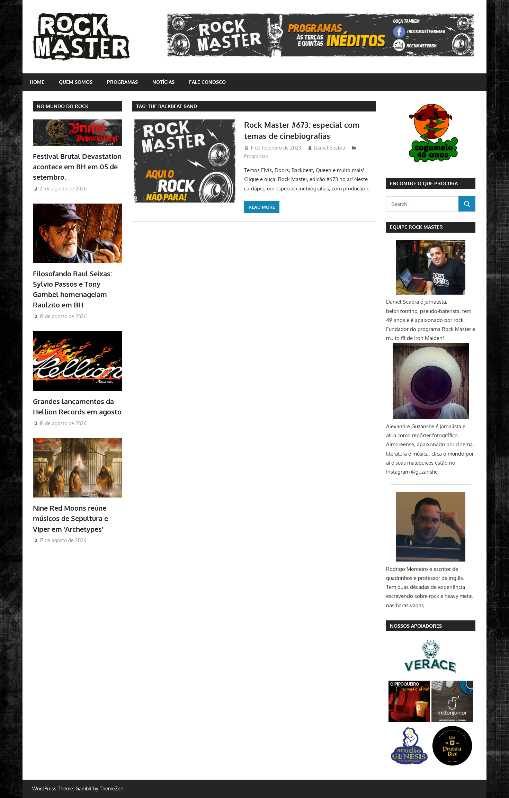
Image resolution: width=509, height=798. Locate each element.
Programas (122, 82)
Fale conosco (207, 82)
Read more (262, 207)
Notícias (163, 82)
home (37, 82)
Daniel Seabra (329, 148)
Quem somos (75, 82)
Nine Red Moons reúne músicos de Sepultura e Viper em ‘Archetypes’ (70, 518)
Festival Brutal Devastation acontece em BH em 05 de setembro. (77, 167)
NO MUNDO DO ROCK (62, 106)
